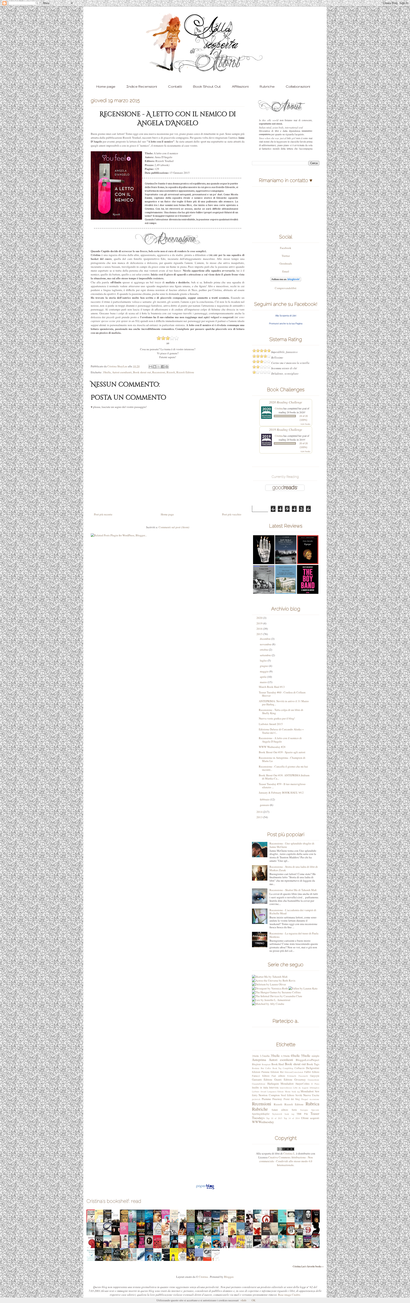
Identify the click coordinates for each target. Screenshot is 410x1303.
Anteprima (259, 1059)
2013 (259, 817)
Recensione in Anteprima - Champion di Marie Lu (282, 759)
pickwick (256, 1099)
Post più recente (103, 514)
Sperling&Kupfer (260, 1113)
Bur (262, 1068)
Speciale (315, 1109)
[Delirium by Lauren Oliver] (269, 978)
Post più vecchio (231, 514)
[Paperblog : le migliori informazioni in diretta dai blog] (205, 1189)
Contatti (175, 86)
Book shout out (142, 372)
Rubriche (267, 86)
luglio (264, 660)
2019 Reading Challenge (285, 429)
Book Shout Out (207, 86)
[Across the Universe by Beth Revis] (273, 974)
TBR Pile (302, 1113)
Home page (105, 86)
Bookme (255, 1068)
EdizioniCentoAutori (294, 1072)
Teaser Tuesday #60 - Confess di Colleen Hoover (282, 694)
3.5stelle (265, 1056)
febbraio (265, 799)
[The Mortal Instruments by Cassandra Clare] (278, 1005)
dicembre (265, 639)
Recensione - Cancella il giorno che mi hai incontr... (283, 768)
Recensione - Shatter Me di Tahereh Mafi (292, 890)
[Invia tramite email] (150, 367)
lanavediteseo (286, 1087)
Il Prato (315, 1083)
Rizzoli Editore (185, 372)
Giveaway (300, 1079)
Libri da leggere (301, 1087)
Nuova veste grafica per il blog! (277, 718)
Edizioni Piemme (260, 1072)
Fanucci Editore (260, 1075)
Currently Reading (285, 476)
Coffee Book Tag (273, 1068)
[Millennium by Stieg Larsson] (270, 1001)
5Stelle (305, 1055)
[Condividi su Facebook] (163, 367)
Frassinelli (303, 1075)
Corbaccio (299, 1068)
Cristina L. (289, 1153)
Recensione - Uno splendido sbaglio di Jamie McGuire (291, 845)
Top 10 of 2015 (274, 1118)
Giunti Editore (283, 1079)
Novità (298, 1095)
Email (285, 271)
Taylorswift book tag (283, 1113)
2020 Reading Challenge (285, 402)
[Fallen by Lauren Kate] (303, 982)
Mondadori (307, 1091)
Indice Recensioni (141, 86)
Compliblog (288, 1068)
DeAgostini (312, 1068)
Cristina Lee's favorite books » (308, 1266)
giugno (264, 666)
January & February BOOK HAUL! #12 (281, 792)
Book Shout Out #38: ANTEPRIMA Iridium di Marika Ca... (284, 777)
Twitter (286, 256)
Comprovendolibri (285, 288)
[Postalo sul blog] (154, 367)
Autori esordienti (122, 372)
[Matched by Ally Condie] (268, 997)
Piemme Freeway (272, 1099)
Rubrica (312, 1104)
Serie (294, 1109)
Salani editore (280, 1109)
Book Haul (277, 1064)
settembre (266, 655)
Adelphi (315, 1055)
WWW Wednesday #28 (272, 747)
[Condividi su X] (159, 367)
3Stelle (107, 372)
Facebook (285, 248)
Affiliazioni (240, 86)
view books (305, 423)
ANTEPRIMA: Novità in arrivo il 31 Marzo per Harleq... (284, 702)
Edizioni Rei (277, 1072)
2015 (259, 634)
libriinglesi (314, 1087)
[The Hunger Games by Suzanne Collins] (276, 986)
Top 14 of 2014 (292, 1118)
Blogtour (256, 1064)
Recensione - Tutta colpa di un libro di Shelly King (281, 711)
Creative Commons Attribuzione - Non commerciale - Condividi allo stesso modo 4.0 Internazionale (286, 1161)
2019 (259, 623)
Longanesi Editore (275, 1091)
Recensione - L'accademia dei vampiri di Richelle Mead (292, 911)
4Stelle (295, 1055)
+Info (243, 1300)
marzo (264, 682)
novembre (266, 644)
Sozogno (304, 1109)
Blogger (228, 1277)
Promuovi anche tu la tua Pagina (285, 323)
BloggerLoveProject (307, 1060)
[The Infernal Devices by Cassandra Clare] (277, 990)
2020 (259, 618)
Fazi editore (278, 1075)
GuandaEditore (258, 1083)
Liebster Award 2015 (271, 724)
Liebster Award (259, 1091)
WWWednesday (263, 1122)
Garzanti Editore (262, 1079)
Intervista (273, 1087)
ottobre (264, 650)
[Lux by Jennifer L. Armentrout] (271, 994)
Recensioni (158, 372)
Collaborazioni (298, 86)
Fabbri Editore (311, 1072)
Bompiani (266, 1064)
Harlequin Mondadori (280, 1083)
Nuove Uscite (311, 1095)
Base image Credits (289, 1295)
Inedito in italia (260, 1087)
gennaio (265, 805)
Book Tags (313, 1064)
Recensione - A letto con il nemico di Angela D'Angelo (280, 739)
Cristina (279, 408)
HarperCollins (303, 1083)
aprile (263, 677)
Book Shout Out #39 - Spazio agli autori (282, 752)
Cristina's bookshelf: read (113, 1201)
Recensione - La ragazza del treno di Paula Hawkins (293, 935)
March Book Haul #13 (272, 687)
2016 (259, 629)
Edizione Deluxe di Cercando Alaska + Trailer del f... (281, 731)
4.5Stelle (285, 1055)
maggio (264, 671)
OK (253, 1300)
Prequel (304, 1099)
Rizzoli (171, 372)
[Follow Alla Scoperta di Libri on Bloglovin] (285, 280)
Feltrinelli (291, 1075)
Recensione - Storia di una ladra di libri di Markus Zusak (293, 868)
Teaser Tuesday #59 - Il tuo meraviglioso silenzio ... (282, 785)
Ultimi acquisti (310, 1118)
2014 (259, 812)
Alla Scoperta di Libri (285, 315)
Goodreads (286, 263)
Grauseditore (313, 1079)
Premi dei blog (292, 1099)
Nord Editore (287, 1095)
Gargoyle (314, 1075)
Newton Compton (269, 1095)
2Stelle (255, 1055)
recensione (314, 1099)
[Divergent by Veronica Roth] (270, 982)
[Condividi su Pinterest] (167, 367)
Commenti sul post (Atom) (174, 527)
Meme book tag (292, 1091)
